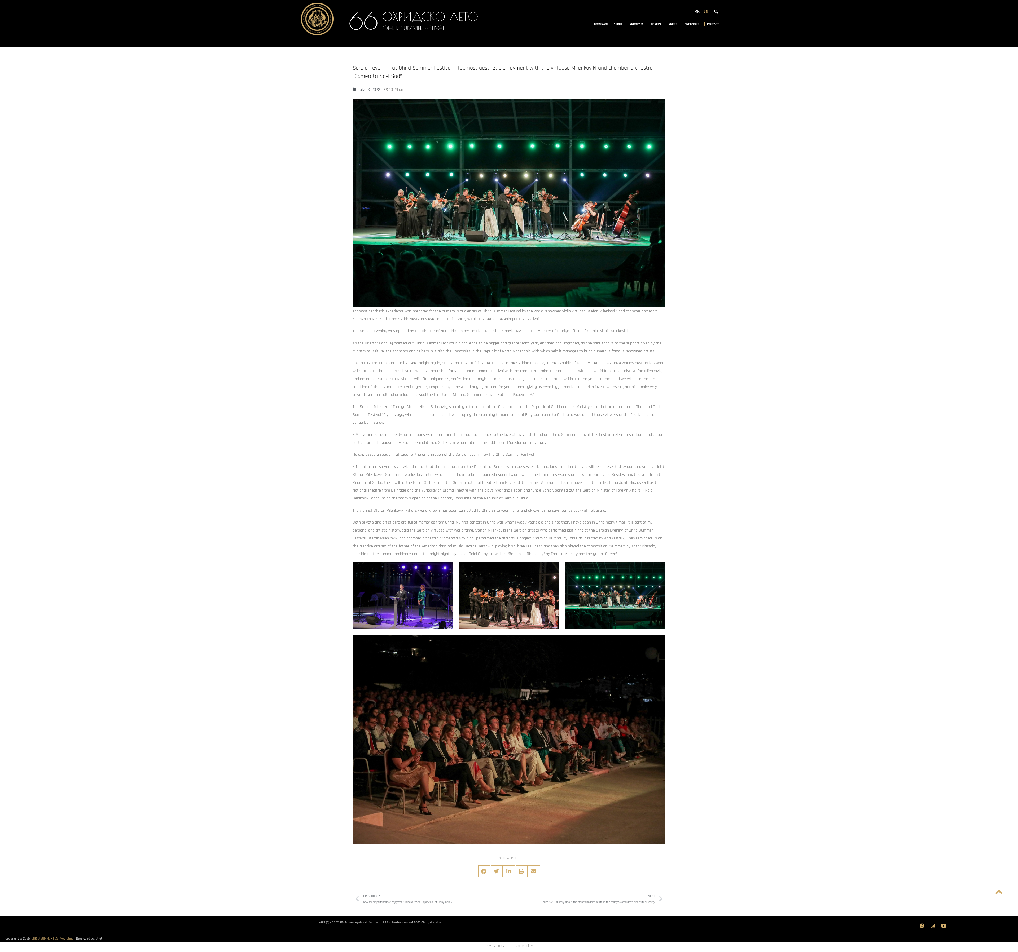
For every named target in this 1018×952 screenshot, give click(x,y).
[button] (484, 871)
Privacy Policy (495, 946)
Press (673, 24)
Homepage (601, 24)
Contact (713, 24)
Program (636, 24)
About (617, 24)
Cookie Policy (524, 946)
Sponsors (692, 24)
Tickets (656, 24)
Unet (99, 938)
